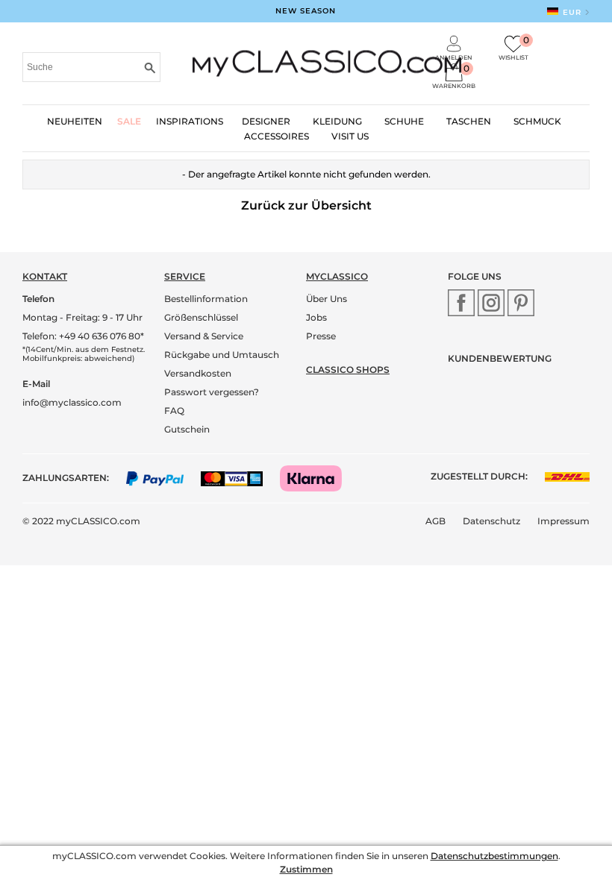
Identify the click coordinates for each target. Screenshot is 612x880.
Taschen (468, 121)
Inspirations (189, 121)
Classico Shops (348, 369)
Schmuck (537, 121)
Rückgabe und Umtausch (221, 354)
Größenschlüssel (201, 317)
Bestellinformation (206, 298)
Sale (129, 121)
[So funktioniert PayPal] (162, 477)
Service (184, 276)
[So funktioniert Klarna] (318, 477)
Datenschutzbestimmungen (494, 855)
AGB (435, 521)
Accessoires (276, 136)
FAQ (174, 410)
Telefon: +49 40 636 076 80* (83, 336)
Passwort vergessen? (211, 391)
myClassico (337, 276)
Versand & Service (203, 336)
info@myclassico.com (72, 402)
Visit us (350, 136)
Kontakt (44, 276)
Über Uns (326, 298)
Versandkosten (197, 373)
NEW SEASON (305, 11)
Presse (321, 336)
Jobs (316, 317)
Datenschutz (491, 521)
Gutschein (187, 429)
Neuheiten (74, 121)
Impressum (563, 521)
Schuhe (404, 121)
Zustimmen (306, 869)
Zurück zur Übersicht (306, 205)
